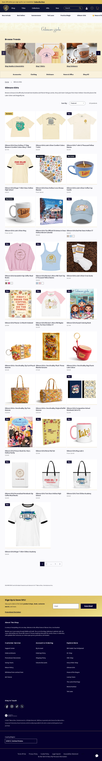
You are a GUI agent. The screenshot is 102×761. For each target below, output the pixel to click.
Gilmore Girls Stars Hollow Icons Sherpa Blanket (49, 189)
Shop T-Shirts (40, 66)
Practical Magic (66, 15)
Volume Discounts (41, 663)
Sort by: (64, 103)
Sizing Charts (9, 663)
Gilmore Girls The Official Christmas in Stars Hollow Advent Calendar (51, 231)
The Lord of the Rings (73, 682)
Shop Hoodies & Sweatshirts (14, 66)
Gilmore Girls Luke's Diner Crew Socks (80, 276)
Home (7, 82)
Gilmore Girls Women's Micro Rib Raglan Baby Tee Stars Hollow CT (49, 324)
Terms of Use (22, 754)
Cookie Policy (45, 754)
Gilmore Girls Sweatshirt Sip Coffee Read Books (19, 277)
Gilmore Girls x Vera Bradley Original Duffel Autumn (50, 409)
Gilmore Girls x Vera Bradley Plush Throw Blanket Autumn (50, 366)
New (57, 8)
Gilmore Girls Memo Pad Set (45, 451)
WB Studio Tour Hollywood (75, 648)
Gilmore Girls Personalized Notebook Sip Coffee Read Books (19, 494)
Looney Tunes (71, 677)
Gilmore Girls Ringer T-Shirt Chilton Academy (20, 552)
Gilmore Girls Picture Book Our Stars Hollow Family (17, 452)
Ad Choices (8, 677)
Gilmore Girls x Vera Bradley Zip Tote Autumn (17, 409)
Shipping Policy (41, 658)
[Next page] (60, 564)
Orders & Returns (10, 653)
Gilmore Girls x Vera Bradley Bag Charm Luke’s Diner (80, 366)
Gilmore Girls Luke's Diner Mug (15, 231)
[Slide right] (98, 53)
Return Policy (9, 667)
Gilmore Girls (81, 15)
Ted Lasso (50, 15)
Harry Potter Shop (72, 663)
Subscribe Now (39, 2)
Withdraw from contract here (14, 672)
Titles (23, 8)
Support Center (10, 648)
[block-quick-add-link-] (20, 126)
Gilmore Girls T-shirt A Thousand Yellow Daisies (80, 146)
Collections (36, 8)
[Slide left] (3, 53)
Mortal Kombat (71, 687)
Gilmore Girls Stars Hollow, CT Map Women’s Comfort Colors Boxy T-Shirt (18, 146)
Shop (13, 8)
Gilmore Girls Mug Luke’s (75, 451)
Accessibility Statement (71, 754)
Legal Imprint (56, 754)
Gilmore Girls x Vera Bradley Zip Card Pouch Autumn (20, 366)
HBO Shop (70, 658)
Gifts (47, 8)
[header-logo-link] (6, 8)
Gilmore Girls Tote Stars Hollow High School (48, 494)
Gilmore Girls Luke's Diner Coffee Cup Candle (79, 189)
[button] (96, 8)
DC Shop (69, 653)
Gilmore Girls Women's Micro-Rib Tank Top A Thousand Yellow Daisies (50, 277)
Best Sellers (21, 15)
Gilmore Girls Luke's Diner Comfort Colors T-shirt (50, 146)
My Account (39, 648)
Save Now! (88, 606)
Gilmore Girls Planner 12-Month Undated (19, 323)
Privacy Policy (33, 754)
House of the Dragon (73, 672)
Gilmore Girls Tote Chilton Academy (79, 493)
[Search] (73, 8)
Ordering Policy (41, 653)
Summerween (36, 15)
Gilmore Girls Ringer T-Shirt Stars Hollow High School (19, 189)
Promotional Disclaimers (13, 658)
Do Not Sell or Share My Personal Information (52, 757)
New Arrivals (6, 15)
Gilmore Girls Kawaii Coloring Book (79, 323)
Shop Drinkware (72, 66)
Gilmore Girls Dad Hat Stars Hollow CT (80, 231)
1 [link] (42, 564)
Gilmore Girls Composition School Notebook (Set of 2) (78, 409)
